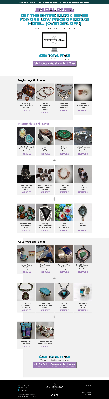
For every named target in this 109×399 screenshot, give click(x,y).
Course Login (87, 394)
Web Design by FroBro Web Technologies (27, 396)
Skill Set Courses (86, 392)
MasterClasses (87, 390)
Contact (89, 388)
